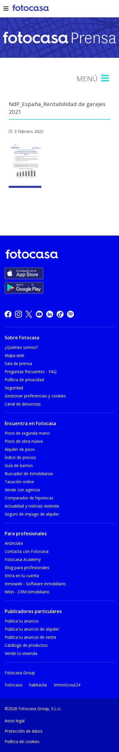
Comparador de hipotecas (29, 498)
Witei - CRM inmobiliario (27, 591)
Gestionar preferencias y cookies (35, 396)
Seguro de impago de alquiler (32, 514)
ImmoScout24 (67, 685)
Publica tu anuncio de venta (30, 637)
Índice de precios (20, 457)
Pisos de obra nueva (24, 441)
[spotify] (70, 314)
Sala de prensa (18, 363)
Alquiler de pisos (20, 449)
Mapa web (14, 355)
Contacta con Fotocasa (27, 551)
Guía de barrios (19, 465)
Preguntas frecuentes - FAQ (31, 371)
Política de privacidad (24, 379)
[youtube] (39, 314)
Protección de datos (23, 731)
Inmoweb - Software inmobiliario (35, 583)
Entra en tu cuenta (22, 575)
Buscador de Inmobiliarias (29, 473)
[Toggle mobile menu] (105, 78)
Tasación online (19, 481)
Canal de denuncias (23, 404)
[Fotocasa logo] (58, 255)
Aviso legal (15, 720)
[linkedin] (49, 314)
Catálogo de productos (26, 645)
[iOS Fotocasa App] (24, 273)
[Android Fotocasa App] (24, 288)
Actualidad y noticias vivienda (32, 506)
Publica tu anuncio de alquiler (32, 629)
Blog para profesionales (27, 567)
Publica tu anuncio (22, 621)
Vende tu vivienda (21, 653)
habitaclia (38, 685)
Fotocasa (13, 685)
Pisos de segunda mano (27, 433)
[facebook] (8, 314)
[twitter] (28, 314)
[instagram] (18, 314)
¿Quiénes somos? (21, 347)
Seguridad (14, 387)
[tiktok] (60, 314)
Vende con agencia (22, 489)
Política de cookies (22, 741)
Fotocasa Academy (23, 559)
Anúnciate (14, 543)
